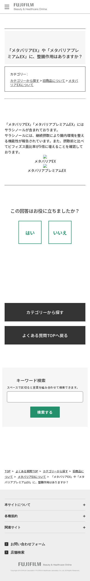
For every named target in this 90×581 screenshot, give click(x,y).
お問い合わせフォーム (28, 544)
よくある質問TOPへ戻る (45, 335)
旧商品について (53, 80)
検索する (45, 412)
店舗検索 (17, 552)
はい (30, 232)
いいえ (60, 232)
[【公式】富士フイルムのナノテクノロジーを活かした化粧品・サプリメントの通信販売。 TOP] (30, 7)
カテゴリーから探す (24, 80)
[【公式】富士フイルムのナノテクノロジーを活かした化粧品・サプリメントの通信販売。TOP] (45, 564)
